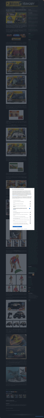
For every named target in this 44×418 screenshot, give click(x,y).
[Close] (33, 189)
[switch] (30, 201)
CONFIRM (17, 226)
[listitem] (22, 200)
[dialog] (22, 209)
